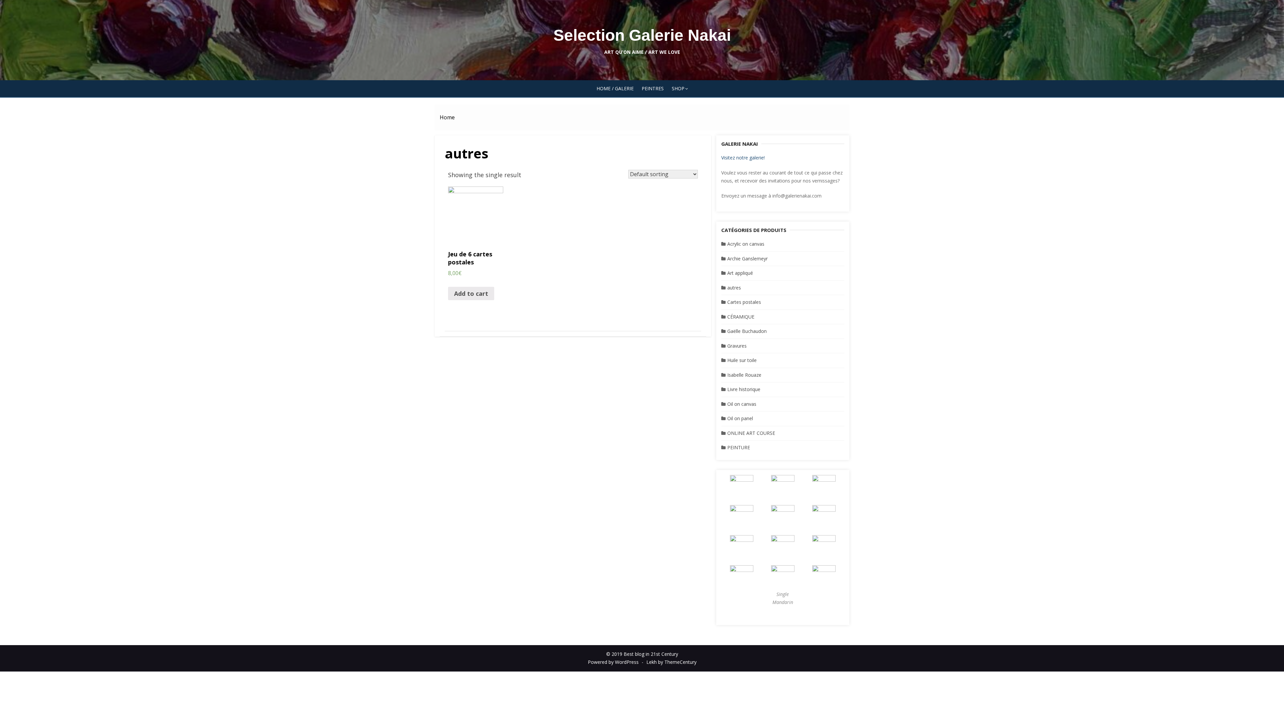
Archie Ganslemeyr (747, 258)
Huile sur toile (742, 360)
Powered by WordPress (613, 662)
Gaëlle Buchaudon (747, 331)
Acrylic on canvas (745, 244)
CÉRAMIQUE (740, 317)
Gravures (737, 346)
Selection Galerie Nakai (642, 35)
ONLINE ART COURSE (751, 433)
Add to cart (471, 293)
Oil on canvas (741, 404)
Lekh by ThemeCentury (671, 662)
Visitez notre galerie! (743, 157)
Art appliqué (740, 273)
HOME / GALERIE (615, 88)
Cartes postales (744, 302)
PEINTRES (653, 88)
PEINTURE (738, 447)
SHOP (678, 88)
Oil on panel (740, 418)
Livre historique (743, 389)
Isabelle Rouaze (744, 375)
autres (734, 287)
